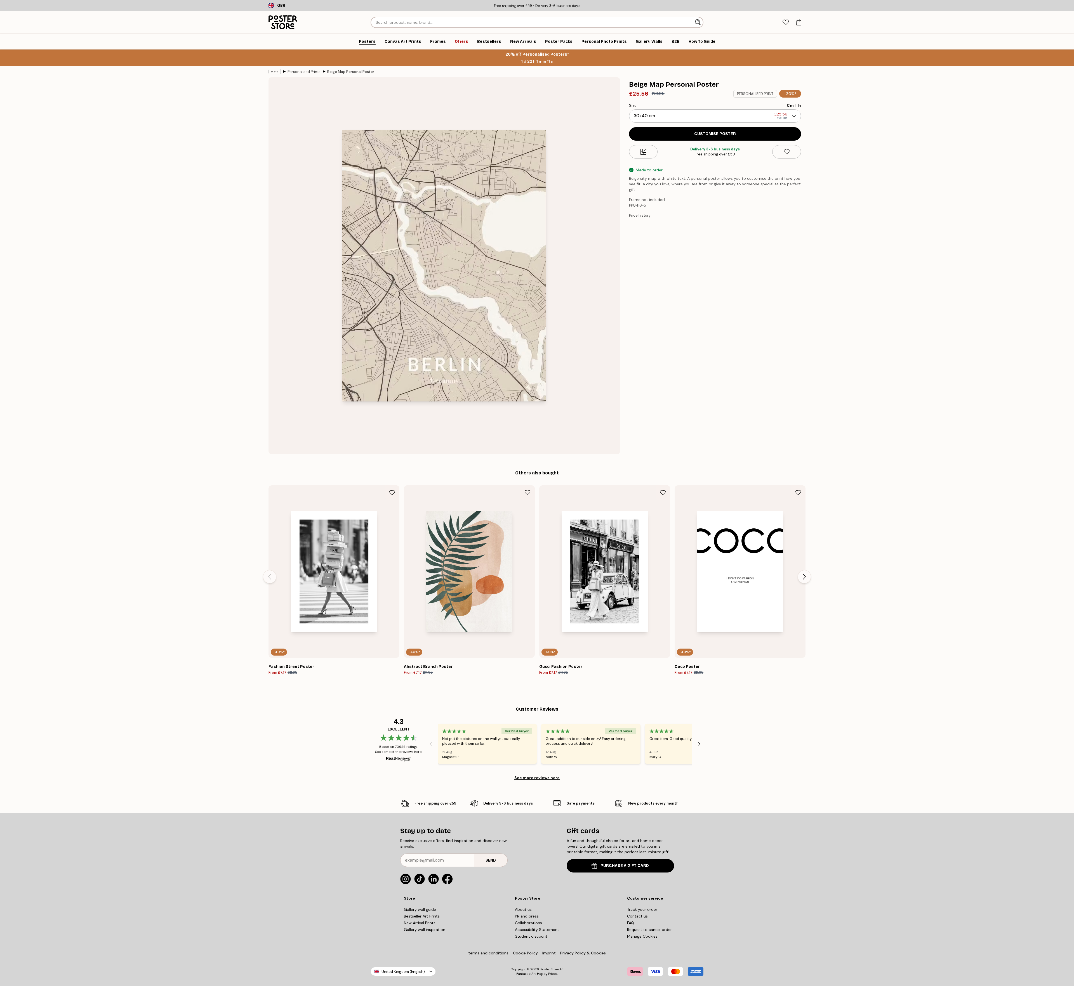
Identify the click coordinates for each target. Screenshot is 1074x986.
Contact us (637, 916)
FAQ (630, 922)
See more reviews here (537, 777)
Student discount (531, 936)
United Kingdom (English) (403, 971)
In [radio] (799, 105)
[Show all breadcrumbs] (274, 71)
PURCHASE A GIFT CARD (624, 865)
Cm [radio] (790, 105)
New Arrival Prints (419, 922)
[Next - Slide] (804, 576)
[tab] (785, 22)
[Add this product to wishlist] (786, 152)
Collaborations (528, 922)
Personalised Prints (304, 71)
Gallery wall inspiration (424, 929)
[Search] (698, 22)
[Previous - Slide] (269, 576)
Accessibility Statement (537, 929)
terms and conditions (488, 953)
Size (633, 105)
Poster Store (549, 969)
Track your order (642, 909)
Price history (640, 215)
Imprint (549, 953)
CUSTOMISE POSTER (715, 133)
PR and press (527, 916)
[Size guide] (643, 152)
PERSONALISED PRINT (755, 93)
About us (523, 909)
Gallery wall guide (420, 909)
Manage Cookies (642, 936)
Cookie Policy (525, 953)
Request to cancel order (649, 929)
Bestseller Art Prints (422, 916)
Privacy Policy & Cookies (583, 953)
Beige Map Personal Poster (350, 71)
